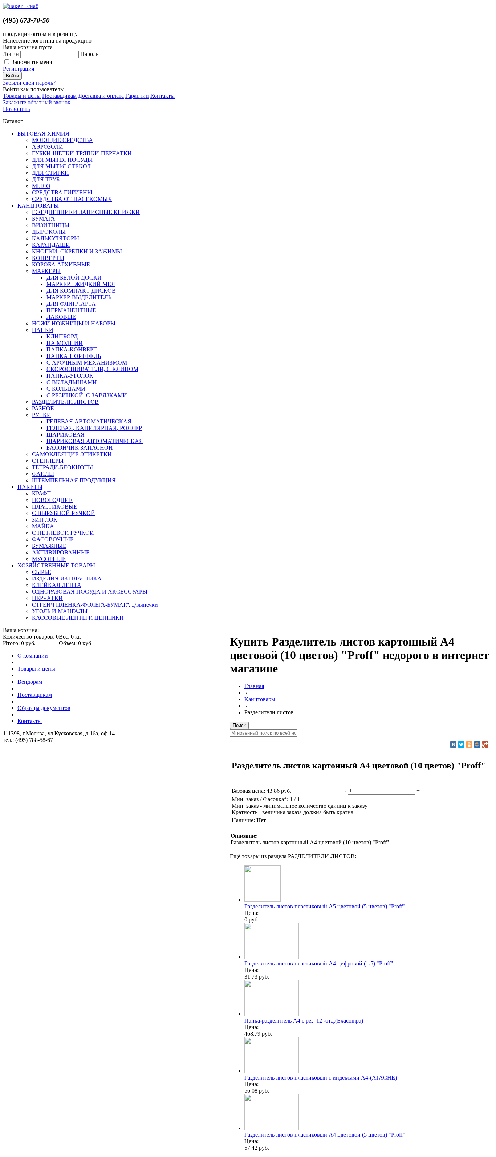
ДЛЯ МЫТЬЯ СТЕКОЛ (61, 166)
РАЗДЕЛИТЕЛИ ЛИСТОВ (65, 402)
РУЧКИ (41, 415)
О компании (32, 655)
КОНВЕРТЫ (48, 258)
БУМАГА (43, 219)
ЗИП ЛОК (44, 520)
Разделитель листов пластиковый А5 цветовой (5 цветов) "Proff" (324, 906)
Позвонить (16, 109)
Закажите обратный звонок (36, 102)
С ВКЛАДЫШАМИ (71, 382)
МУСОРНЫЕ (49, 559)
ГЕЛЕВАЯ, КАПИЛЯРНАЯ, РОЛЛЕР (94, 428)
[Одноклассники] (469, 744)
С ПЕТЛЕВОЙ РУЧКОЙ (63, 533)
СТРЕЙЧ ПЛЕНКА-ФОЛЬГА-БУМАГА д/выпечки (95, 605)
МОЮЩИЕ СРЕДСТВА (62, 140)
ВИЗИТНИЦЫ (50, 225)
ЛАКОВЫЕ (61, 317)
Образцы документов (43, 708)
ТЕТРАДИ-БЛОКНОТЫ (62, 467)
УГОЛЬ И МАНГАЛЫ (60, 611)
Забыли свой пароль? (29, 83)
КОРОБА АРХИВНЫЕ (61, 264)
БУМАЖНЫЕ (49, 546)
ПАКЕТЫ (29, 487)
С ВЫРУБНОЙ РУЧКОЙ (63, 513)
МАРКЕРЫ (46, 271)
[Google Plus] (485, 744)
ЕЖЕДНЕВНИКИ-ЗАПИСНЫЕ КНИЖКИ (86, 212)
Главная (254, 686)
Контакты (162, 96)
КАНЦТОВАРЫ (38, 205)
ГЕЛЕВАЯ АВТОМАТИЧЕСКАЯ (88, 421)
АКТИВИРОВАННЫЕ (61, 552)
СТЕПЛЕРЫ (48, 461)
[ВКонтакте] (453, 744)
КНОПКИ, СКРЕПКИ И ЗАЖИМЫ (77, 251)
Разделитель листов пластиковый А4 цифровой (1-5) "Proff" (318, 963)
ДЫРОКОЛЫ (49, 232)
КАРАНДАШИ (51, 245)
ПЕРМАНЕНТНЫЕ (71, 310)
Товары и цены (22, 96)
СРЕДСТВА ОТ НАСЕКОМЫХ (72, 199)
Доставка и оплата (101, 96)
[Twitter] (461, 744)
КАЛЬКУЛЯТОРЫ (55, 238)
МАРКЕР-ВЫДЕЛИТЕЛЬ (78, 297)
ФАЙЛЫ (43, 474)
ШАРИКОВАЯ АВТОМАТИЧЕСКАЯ (94, 441)
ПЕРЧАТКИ (47, 598)
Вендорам (29, 682)
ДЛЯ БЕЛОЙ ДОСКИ (74, 277)
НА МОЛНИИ (64, 343)
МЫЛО (41, 186)
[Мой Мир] (477, 744)
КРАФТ (41, 493)
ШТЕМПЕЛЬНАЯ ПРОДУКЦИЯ (74, 480)
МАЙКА (43, 526)
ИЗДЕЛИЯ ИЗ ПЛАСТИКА (67, 578)
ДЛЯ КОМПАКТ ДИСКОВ (81, 291)
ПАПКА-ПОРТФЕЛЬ (73, 356)
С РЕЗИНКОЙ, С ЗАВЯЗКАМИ (86, 395)
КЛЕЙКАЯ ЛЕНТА (56, 585)
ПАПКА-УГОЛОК (69, 376)
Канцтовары (259, 699)
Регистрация (18, 68)
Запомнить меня (32, 62)
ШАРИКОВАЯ (65, 434)
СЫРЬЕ (41, 572)
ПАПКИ (42, 330)
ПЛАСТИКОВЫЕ (54, 506)
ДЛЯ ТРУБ (46, 179)
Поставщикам (59, 96)
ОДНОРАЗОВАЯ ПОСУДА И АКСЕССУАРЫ (89, 591)
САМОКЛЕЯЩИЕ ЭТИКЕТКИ (72, 454)
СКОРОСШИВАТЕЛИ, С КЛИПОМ (92, 369)
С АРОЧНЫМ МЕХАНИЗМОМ (86, 362)
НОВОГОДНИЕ (52, 500)
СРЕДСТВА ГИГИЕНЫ (62, 192)
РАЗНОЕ (43, 408)
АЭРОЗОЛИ (47, 147)
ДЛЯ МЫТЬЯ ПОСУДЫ (62, 160)
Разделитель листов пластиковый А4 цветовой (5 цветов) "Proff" (324, 1135)
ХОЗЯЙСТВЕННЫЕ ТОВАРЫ (56, 565)
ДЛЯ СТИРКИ (50, 173)
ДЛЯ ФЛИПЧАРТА (71, 304)
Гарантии (137, 96)
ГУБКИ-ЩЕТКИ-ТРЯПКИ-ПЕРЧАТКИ (82, 153)
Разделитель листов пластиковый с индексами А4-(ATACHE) (320, 1077)
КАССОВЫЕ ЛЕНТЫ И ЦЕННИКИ (78, 618)
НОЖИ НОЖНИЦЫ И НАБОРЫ (73, 323)
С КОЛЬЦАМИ (65, 389)
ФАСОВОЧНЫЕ (53, 539)
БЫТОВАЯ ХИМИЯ (43, 133)
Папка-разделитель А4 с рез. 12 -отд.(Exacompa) (303, 1020)
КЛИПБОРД (62, 336)
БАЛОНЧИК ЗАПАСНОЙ (79, 448)
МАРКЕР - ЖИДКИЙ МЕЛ (80, 284)
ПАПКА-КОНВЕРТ (71, 349)
